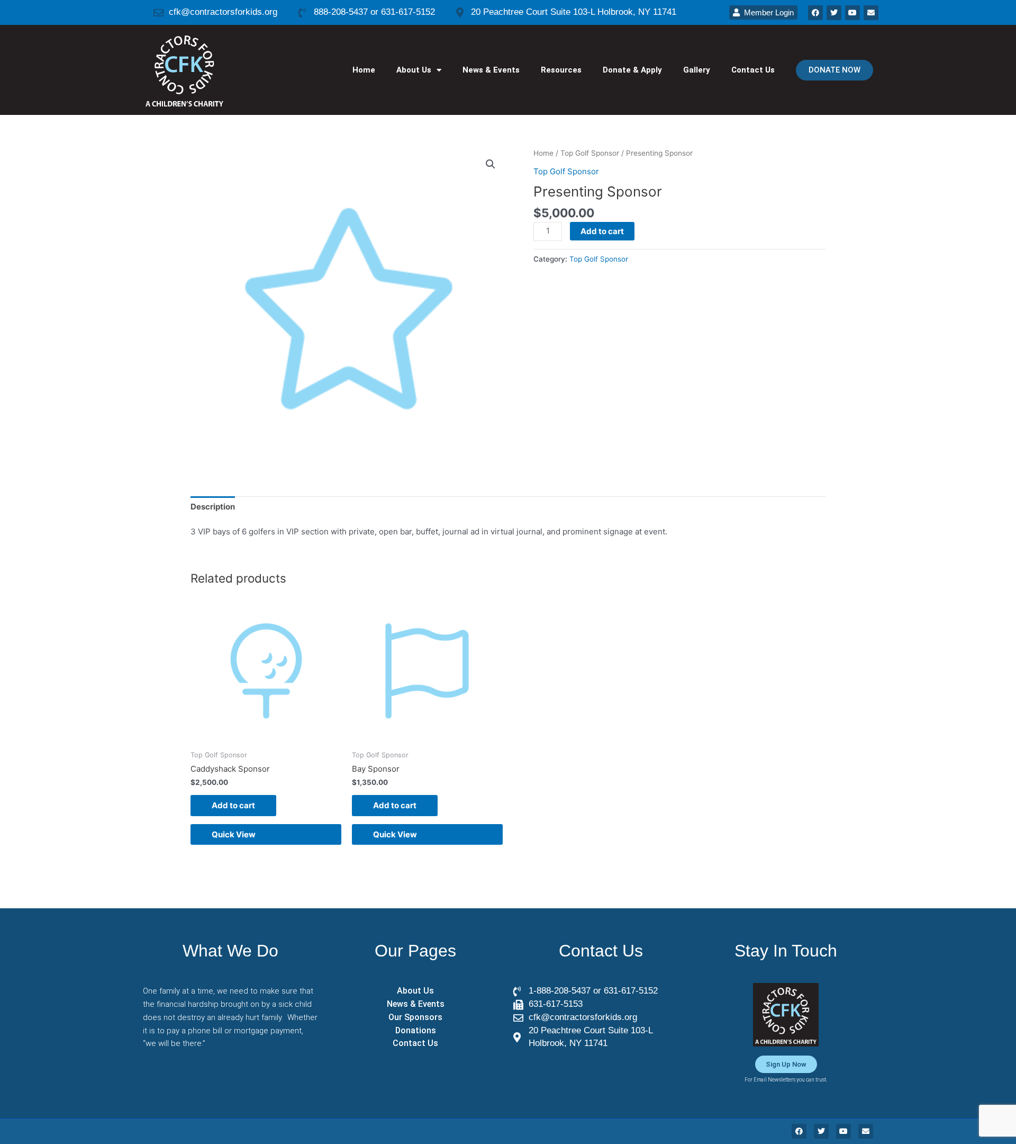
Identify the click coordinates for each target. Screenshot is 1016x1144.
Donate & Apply (632, 70)
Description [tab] (212, 507)
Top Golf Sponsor (589, 153)
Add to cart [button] (233, 805)
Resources (561, 70)
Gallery (696, 70)
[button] (490, 164)
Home (363, 70)
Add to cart (602, 231)
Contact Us (753, 70)
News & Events (491, 70)
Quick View (234, 834)
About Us (413, 70)
